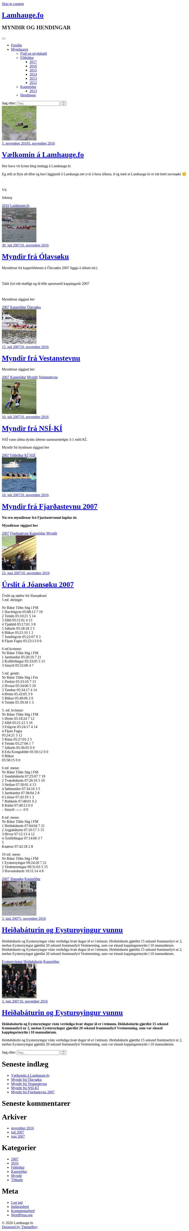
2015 (33, 70)
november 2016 (22, 1128)
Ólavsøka (34, 307)
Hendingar (28, 95)
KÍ (26, 455)
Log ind (17, 1202)
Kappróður (28, 87)
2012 (33, 83)
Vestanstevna (48, 377)
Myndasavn (19, 49)
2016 (33, 66)
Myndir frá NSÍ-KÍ (32, 428)
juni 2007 (18, 1136)
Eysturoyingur (12, 962)
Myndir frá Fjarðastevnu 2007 (49, 506)
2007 (5, 307)
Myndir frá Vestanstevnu (41, 358)
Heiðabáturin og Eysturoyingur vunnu (62, 930)
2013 (33, 78)
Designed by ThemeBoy (20, 1227)
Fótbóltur (27, 58)
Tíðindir (17, 1180)
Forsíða (16, 45)
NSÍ (32, 455)
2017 (33, 62)
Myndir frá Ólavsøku (35, 256)
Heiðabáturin (33, 962)
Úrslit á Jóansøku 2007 (38, 584)
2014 (33, 74)
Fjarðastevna (19, 533)
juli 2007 (17, 1132)
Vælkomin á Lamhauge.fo (43, 154)
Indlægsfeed (20, 1207)
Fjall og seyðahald (33, 53)
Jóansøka (17, 879)
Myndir (32, 377)
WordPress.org (21, 1215)
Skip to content (13, 4)
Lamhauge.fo (23, 15)
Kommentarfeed (23, 1211)
